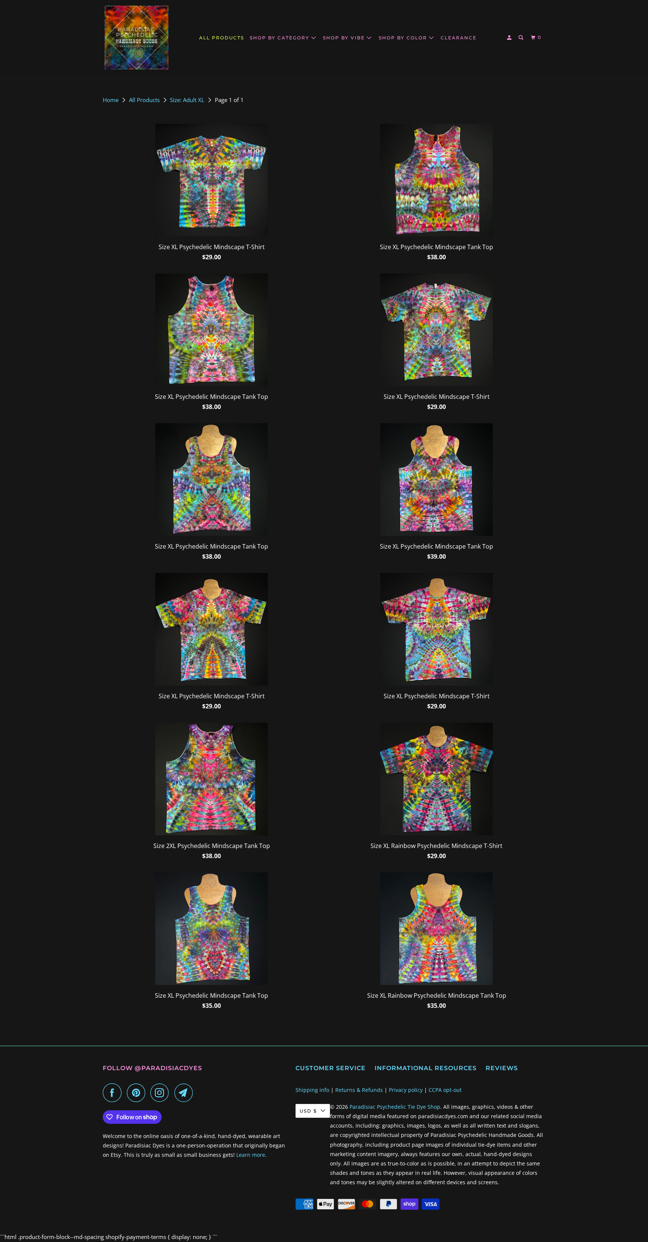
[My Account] (510, 38)
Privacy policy (406, 1089)
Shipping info (312, 1089)
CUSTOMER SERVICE (331, 1068)
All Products (145, 100)
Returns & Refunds (359, 1089)
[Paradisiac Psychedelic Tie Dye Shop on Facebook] (114, 1092)
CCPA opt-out (445, 1089)
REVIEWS (502, 1068)
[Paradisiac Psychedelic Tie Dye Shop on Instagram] (161, 1092)
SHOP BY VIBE (345, 38)
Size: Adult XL (188, 100)
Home (111, 100)
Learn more (250, 1154)
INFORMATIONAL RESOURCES (426, 1068)
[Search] (521, 38)
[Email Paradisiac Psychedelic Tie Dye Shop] (185, 1092)
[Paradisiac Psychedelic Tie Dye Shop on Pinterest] (138, 1092)
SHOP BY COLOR (404, 38)
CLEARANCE (459, 38)
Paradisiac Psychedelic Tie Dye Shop (395, 1106)
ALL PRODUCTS (221, 38)
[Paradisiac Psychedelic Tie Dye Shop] (136, 37)
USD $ (308, 1111)
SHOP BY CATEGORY (280, 38)
